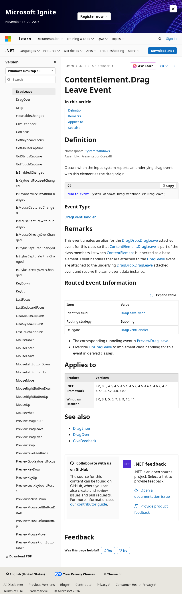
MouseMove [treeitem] (25, 380)
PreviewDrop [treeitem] (25, 445)
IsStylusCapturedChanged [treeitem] (35, 248)
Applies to (75, 122)
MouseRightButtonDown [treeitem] (34, 388)
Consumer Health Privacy (134, 584)
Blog (63, 584)
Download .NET (162, 51)
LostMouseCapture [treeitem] (30, 316)
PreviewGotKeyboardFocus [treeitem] (35, 461)
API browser (101, 66)
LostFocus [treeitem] (23, 299)
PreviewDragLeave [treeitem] (29, 429)
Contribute (83, 584)
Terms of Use (13, 591)
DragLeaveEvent (133, 313)
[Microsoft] (8, 39)
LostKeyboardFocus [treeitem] (30, 307)
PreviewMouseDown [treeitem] (31, 499)
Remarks (74, 116)
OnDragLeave (100, 347)
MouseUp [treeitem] (23, 404)
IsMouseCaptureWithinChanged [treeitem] (35, 224)
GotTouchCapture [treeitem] (29, 164)
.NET (82, 66)
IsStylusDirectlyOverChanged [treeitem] (35, 272)
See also (74, 127)
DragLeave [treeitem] (24, 91)
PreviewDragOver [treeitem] (29, 437)
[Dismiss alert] (173, 8)
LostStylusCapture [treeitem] (29, 324)
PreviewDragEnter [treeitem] (29, 421)
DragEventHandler (80, 217)
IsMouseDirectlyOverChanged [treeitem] (35, 237)
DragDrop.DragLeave (140, 240)
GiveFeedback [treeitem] (26, 124)
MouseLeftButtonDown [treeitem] (33, 364)
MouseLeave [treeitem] (25, 356)
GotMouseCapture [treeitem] (29, 148)
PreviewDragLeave (152, 340)
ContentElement (120, 252)
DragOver (81, 434)
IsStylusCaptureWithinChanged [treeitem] (35, 259)
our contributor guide (88, 504)
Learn (69, 66)
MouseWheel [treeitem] (25, 413)
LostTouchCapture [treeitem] (29, 332)
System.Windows (97, 151)
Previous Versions (42, 584)
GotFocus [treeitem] (23, 132)
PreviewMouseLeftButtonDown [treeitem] (35, 510)
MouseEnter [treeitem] (25, 348)
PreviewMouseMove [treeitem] (31, 534)
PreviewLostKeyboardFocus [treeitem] (35, 488)
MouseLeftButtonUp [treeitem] (31, 372)
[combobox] (30, 70)
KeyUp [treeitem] (21, 291)
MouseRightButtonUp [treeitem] (32, 396)
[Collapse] (55, 62)
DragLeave (156, 259)
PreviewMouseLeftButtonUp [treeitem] (35, 523)
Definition (75, 110)
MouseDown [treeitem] (25, 340)
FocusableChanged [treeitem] (30, 116)
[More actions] (174, 66)
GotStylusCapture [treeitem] (29, 156)
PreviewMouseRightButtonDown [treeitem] (35, 545)
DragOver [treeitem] (23, 99)
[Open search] (160, 39)
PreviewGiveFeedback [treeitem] (32, 453)
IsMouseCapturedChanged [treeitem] (35, 210)
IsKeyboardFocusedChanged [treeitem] (35, 183)
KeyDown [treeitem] (23, 283)
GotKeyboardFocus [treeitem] (30, 140)
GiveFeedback (84, 440)
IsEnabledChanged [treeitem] (30, 172)
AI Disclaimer (13, 584)
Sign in (171, 38)
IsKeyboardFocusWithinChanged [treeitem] (35, 197)
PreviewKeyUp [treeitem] (26, 477)
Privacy (102, 584)
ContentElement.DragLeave (133, 246)
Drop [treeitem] (19, 108)
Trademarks (37, 591)
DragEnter (82, 428)
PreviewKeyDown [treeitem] (28, 469)
